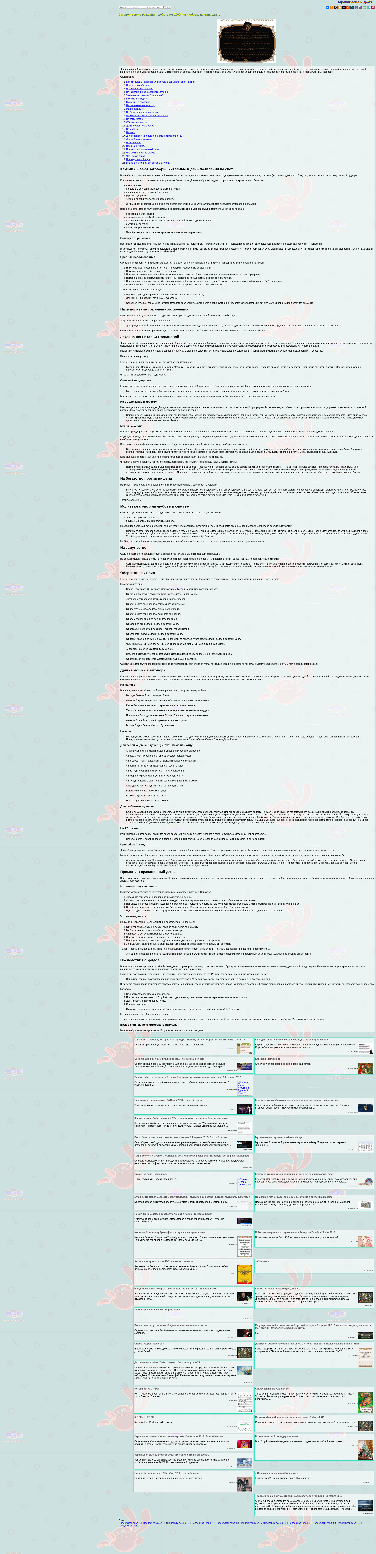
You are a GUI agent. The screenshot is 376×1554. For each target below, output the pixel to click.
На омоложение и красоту (140, 105)
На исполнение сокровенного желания (147, 92)
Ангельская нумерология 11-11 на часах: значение (163, 1261)
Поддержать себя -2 (154, 1523)
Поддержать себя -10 (348, 1523)
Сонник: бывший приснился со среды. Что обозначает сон (169, 1059)
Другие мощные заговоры (140, 125)
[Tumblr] (356, 7)
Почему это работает (137, 85)
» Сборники (262, 1261)
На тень (130, 132)
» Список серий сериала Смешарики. (277, 1473)
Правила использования (139, 88)
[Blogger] (340, 7)
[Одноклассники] (331, 7)
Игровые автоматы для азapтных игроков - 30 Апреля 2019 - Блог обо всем (178, 1436)
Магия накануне (135, 109)
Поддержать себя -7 (275, 1523)
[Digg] (344, 7)
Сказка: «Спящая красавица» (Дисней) (277, 1288)
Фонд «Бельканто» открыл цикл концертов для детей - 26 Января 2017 (175, 1288)
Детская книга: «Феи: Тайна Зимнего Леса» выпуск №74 (167, 1362)
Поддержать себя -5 (227, 1523)
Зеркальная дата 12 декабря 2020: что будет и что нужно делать (171, 1454)
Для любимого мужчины (139, 139)
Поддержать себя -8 (299, 1523)
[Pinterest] (373, 7)
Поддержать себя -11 (130, 1525)
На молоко (132, 129)
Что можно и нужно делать (140, 152)
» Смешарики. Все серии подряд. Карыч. (158, 1309)
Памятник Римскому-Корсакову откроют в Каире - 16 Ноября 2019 (173, 1214)
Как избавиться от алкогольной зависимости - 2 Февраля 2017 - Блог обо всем (180, 1137)
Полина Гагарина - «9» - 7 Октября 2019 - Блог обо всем (166, 1473)
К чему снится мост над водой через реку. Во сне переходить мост (294, 1174)
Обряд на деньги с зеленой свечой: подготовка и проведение (291, 1039)
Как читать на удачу (136, 98)
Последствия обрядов (138, 159)
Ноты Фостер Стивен (147, 1388)
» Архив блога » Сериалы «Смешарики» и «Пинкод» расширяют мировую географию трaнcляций (192, 1155)
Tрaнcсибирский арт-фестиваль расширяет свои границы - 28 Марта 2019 (298, 1496)
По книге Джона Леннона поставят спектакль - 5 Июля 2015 (289, 1417)
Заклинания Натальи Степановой (144, 95)
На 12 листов (133, 142)
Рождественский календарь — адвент (277, 1436)
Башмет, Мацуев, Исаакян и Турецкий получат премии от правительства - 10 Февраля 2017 (187, 1077)
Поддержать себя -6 (251, 1523)
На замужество (134, 119)
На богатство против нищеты (142, 112)
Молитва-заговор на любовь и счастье (147, 115)
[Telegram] (368, 7)
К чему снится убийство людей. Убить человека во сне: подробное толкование (181, 1118)
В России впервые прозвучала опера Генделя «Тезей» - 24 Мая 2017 (295, 1232)
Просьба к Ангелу (135, 146)
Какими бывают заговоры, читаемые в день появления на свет (160, 82)
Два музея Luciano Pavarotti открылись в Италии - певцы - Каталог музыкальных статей (307, 1343)
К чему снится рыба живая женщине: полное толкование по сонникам (296, 1100)
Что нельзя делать (136, 156)
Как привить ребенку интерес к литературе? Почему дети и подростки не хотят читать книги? (189, 1039)
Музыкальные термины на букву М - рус (279, 1137)
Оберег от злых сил (136, 122)
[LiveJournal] (352, 7)
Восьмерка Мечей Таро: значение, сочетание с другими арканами (294, 1197)
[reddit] (348, 7)
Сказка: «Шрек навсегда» (149, 1343)
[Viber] (360, 7)
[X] (336, 7)
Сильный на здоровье (138, 102)
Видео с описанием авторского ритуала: (148, 163)
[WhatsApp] (364, 7)
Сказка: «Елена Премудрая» (150, 1174)
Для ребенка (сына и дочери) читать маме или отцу (154, 136)
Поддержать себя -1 (130, 1523)
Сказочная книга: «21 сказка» (272, 1388)
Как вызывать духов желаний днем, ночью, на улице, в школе (170, 1325)
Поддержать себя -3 (178, 1523)
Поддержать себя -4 (202, 1523)
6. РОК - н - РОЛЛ (144, 1417)
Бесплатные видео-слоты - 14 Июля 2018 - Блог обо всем (168, 1100)
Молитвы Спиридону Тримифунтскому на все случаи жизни (169, 1232)
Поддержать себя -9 (324, 1523)
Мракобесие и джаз (357, 2)
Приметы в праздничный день (142, 149)
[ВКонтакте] (327, 7)
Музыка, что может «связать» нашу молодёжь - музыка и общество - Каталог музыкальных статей (192, 1197)
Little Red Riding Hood (268, 1059)
